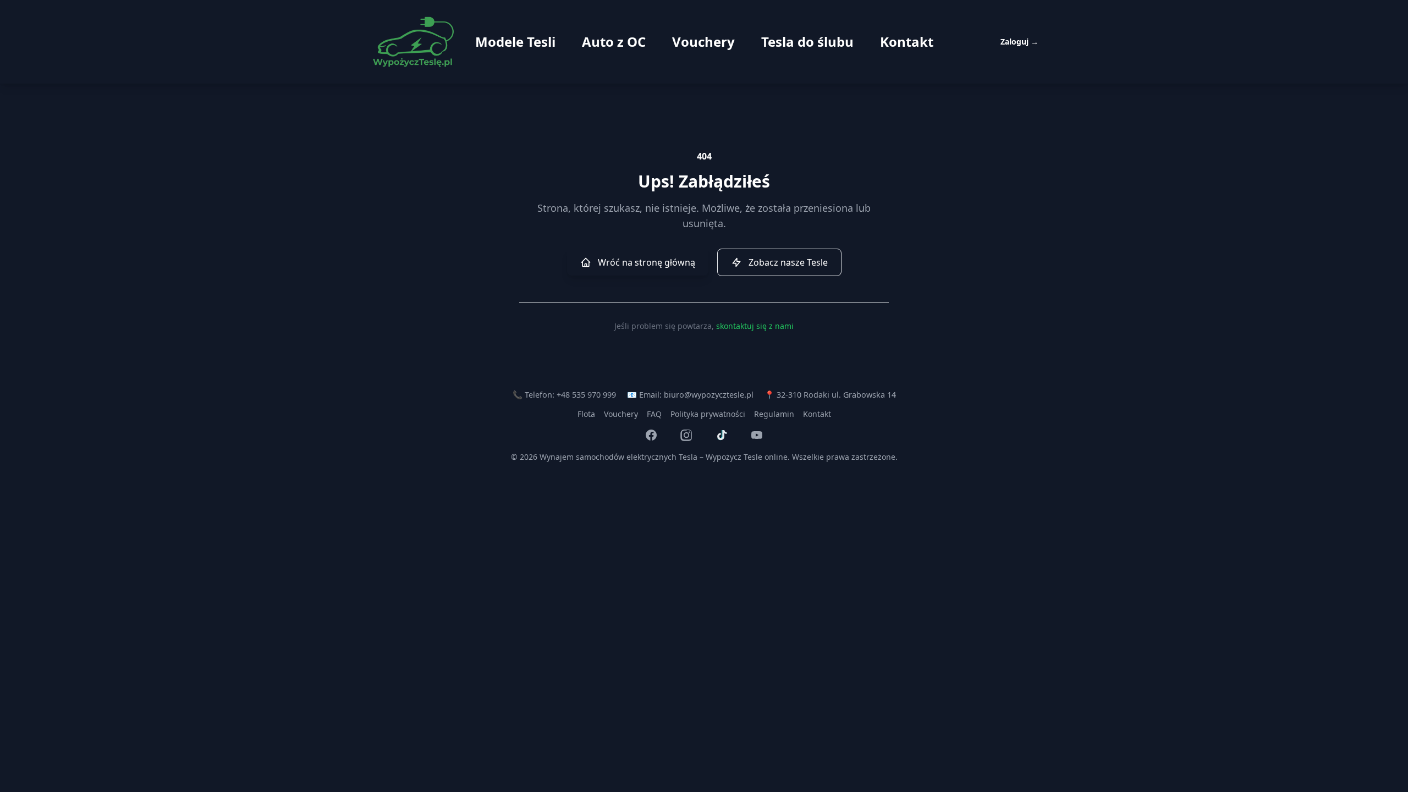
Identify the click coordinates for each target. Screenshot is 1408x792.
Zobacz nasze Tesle (788, 262)
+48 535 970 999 (586, 394)
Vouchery (703, 42)
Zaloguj (1019, 41)
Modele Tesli (515, 42)
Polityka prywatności (707, 414)
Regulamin (774, 414)
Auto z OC (614, 42)
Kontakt (906, 42)
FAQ (654, 414)
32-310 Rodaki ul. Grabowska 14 (836, 394)
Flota (586, 414)
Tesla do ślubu (807, 42)
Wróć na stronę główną (646, 262)
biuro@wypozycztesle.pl (709, 394)
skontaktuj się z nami (755, 326)
